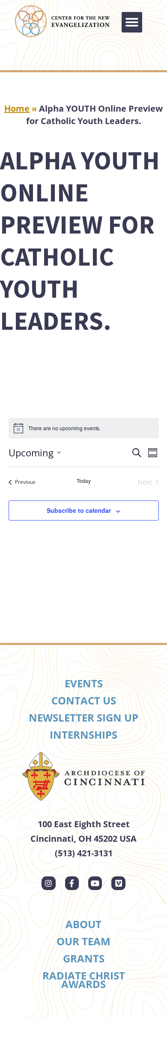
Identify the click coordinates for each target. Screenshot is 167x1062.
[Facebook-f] (72, 883)
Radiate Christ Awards (83, 979)
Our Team (83, 941)
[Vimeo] (118, 883)
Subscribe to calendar (79, 510)
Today (84, 480)
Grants (83, 958)
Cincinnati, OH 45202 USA (83, 838)
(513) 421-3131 (84, 853)
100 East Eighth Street (84, 824)
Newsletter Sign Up (83, 717)
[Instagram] (48, 883)
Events (84, 683)
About (83, 924)
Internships (83, 734)
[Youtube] (95, 883)
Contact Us (83, 700)
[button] (132, 22)
